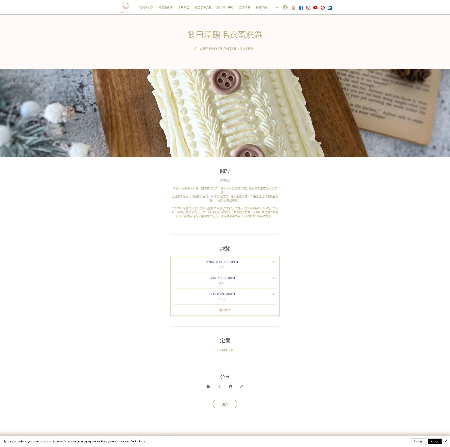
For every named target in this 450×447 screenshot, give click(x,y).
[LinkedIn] (330, 8)
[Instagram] (308, 8)
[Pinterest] (323, 8)
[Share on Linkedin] (231, 387)
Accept (435, 441)
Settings (418, 441)
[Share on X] (219, 387)
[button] (165, 7)
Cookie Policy (138, 441)
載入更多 (225, 310)
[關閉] (446, 441)
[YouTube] (315, 8)
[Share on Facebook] (208, 387)
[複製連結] (242, 387)
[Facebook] (301, 8)
